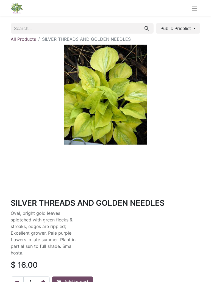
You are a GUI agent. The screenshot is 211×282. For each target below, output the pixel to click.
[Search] (147, 28)
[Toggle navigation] (194, 8)
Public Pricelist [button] (176, 28)
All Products (23, 39)
